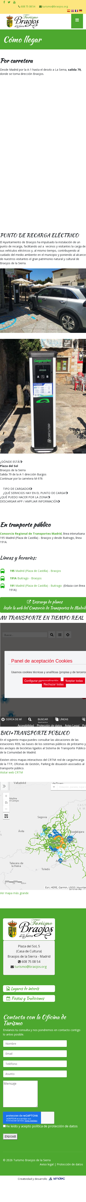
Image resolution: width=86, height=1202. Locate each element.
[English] (73, 11)
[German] (81, 11)
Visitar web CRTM (11, 772)
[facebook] (4, 2)
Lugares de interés (24, 988)
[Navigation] (77, 21)
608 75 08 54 (28, 6)
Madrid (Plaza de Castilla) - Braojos (38, 571)
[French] (77, 11)
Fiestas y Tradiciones (27, 998)
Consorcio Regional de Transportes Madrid (31, 533)
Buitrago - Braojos (26, 578)
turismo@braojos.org (55, 6)
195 (12, 571)
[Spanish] (69, 11)
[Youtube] (14, 2)
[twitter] (9, 2)
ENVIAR (10, 1136)
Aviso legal (47, 1164)
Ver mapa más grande (14, 893)
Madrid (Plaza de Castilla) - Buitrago (36, 585)
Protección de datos (70, 1164)
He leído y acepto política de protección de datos (42, 1126)
